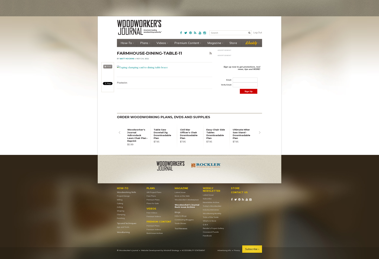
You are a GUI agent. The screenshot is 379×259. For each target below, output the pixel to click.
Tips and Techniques (126, 223)
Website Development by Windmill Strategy (160, 250)
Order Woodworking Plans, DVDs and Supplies (163, 117)
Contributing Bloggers (184, 220)
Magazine (214, 43)
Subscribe (207, 199)
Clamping (121, 214)
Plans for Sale (153, 203)
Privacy (237, 250)
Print (109, 66)
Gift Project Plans (154, 192)
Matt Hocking (127, 58)
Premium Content (186, 43)
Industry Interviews (211, 210)
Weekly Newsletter (211, 189)
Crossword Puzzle (211, 232)
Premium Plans (153, 200)
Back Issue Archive (155, 233)
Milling (119, 200)
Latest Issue (180, 192)
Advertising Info (224, 250)
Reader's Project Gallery (213, 228)
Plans (144, 43)
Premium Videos (154, 216)
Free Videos (152, 213)
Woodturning (123, 232)
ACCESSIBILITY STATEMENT (193, 250)
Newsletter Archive (211, 202)
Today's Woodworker (212, 206)
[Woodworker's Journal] (173, 166)
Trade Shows (180, 223)
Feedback (207, 236)
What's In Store (209, 221)
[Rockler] (206, 166)
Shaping (120, 211)
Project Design (123, 196)
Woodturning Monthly (212, 213)
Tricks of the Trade (211, 217)
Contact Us (239, 192)
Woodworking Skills (126, 192)
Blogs (177, 212)
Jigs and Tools (123, 227)
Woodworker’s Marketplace (187, 200)
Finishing (121, 218)
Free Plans (151, 196)
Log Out (257, 32)
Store (233, 43)
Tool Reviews (181, 228)
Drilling (120, 207)
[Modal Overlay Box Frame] (240, 76)
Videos (161, 43)
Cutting (120, 203)
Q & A (205, 224)
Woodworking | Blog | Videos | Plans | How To (139, 27)
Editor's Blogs (181, 216)
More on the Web (182, 196)
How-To (126, 43)
